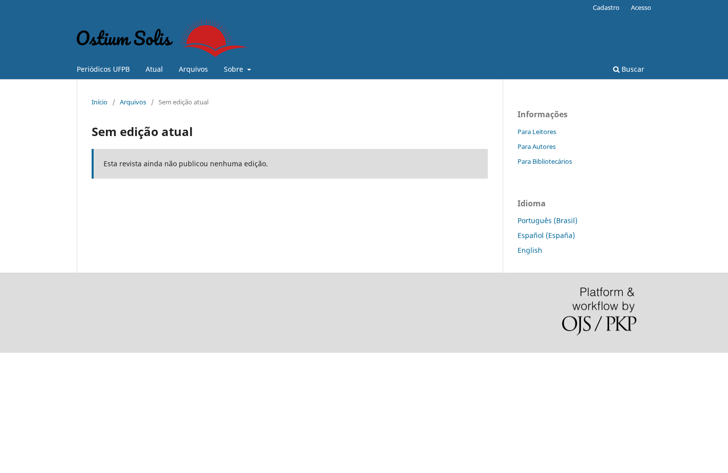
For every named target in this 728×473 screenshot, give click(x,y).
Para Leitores (537, 131)
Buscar (632, 69)
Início (99, 101)
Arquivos (193, 69)
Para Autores (537, 146)
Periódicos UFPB (103, 69)
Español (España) (546, 235)
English (530, 250)
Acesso (641, 7)
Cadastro (606, 7)
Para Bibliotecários (545, 161)
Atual (154, 69)
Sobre (234, 69)
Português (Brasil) (547, 220)
